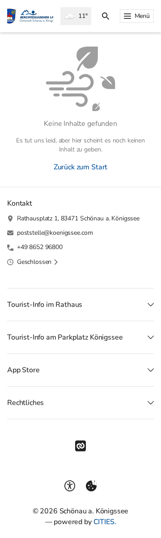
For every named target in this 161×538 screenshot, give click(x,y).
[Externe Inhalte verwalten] (91, 486)
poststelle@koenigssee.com (55, 232)
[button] (38, 262)
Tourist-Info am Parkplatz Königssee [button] (65, 337)
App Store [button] (23, 370)
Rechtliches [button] (25, 403)
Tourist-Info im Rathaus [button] (44, 305)
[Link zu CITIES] (80, 446)
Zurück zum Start (80, 167)
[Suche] (105, 16)
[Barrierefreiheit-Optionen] (69, 486)
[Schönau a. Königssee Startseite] (30, 16)
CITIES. (104, 522)
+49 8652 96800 (40, 247)
